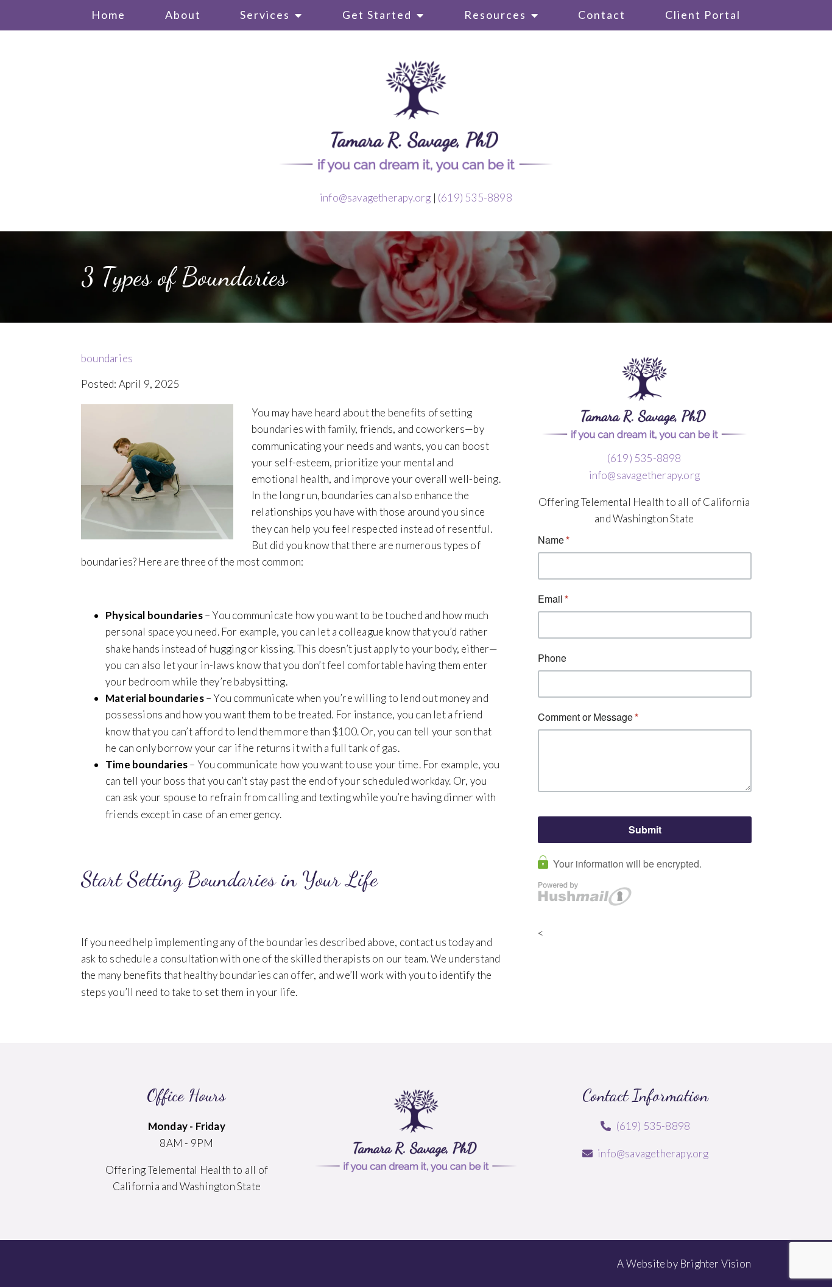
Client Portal (703, 14)
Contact (602, 14)
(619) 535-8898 (475, 197)
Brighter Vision (715, 1263)
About (183, 14)
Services (265, 14)
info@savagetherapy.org (375, 197)
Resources (495, 14)
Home (108, 14)
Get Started (377, 14)
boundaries (107, 358)
